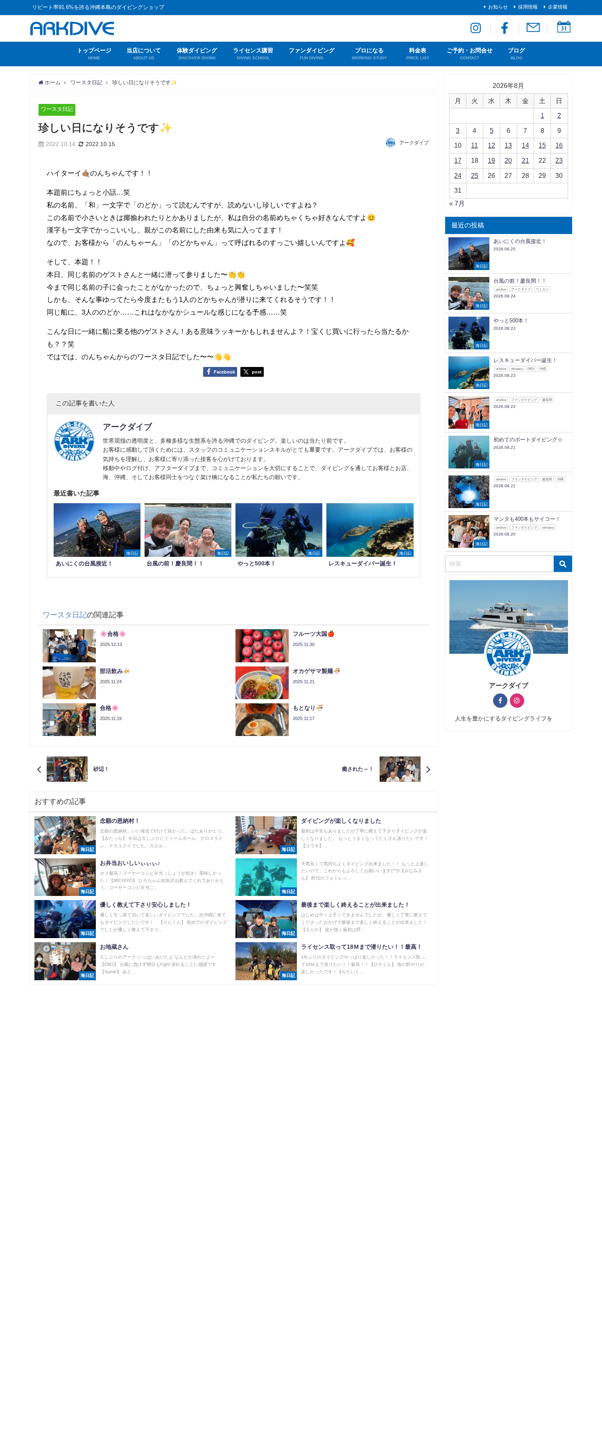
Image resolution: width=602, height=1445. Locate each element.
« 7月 (457, 203)
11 (474, 145)
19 (491, 160)
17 (458, 160)
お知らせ (498, 7)
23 (559, 160)
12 (491, 145)
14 (525, 145)
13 (508, 145)
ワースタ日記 (57, 109)
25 (474, 175)
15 (542, 145)
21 (525, 160)
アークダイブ (414, 142)
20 (508, 160)
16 (559, 145)
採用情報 (528, 7)
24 (458, 175)
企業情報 (558, 7)
